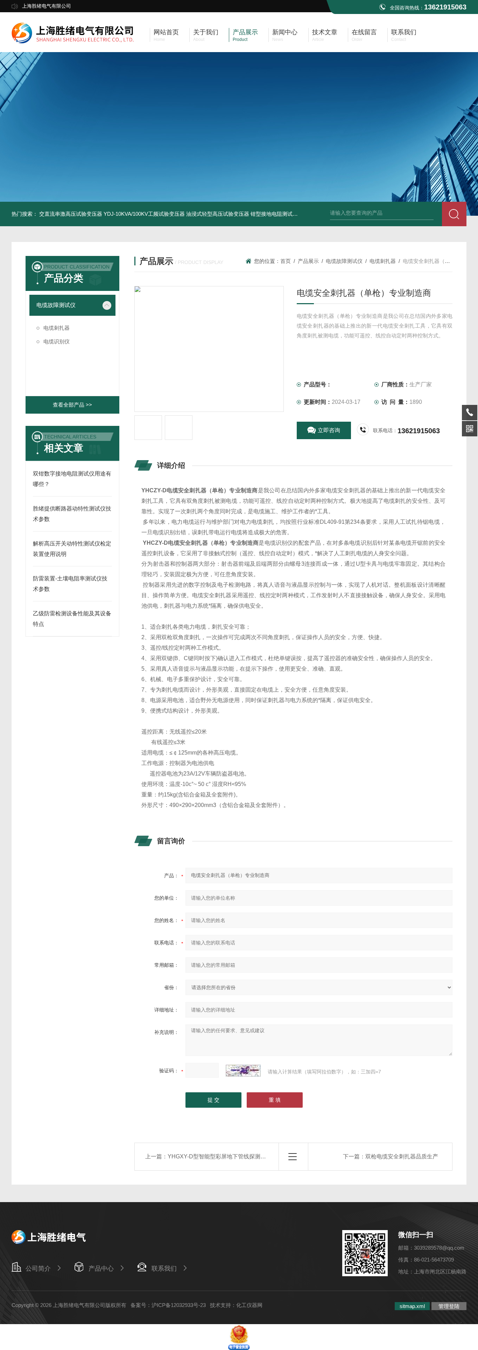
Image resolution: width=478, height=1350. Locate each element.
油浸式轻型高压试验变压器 (217, 214)
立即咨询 (329, 430)
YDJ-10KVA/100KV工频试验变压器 (144, 214)
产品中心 (101, 1268)
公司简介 (38, 1268)
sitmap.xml (412, 1306)
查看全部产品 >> (72, 405)
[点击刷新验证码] (243, 1071)
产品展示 (308, 261)
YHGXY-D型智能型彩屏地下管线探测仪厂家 (222, 1156)
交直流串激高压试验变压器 (70, 214)
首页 (285, 261)
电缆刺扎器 (56, 328)
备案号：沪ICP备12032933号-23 (168, 1305)
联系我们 (164, 1268)
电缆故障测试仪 (56, 305)
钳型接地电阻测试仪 (274, 214)
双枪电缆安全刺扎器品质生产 (401, 1156)
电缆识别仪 (56, 341)
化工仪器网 (249, 1305)
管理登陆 (448, 1306)
